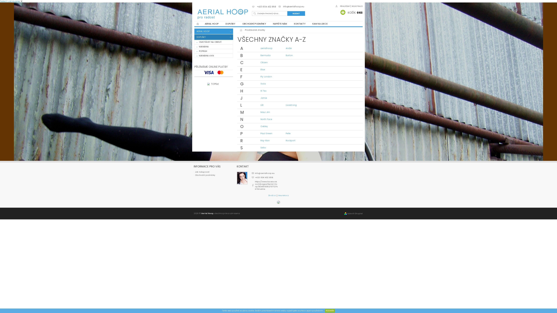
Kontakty (300, 23)
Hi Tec (264, 90)
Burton (289, 55)
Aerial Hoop (212, 23)
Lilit (262, 105)
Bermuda (266, 55)
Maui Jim (265, 112)
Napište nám (280, 23)
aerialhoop (266, 48)
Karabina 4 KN (206, 55)
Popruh (203, 51)
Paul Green (266, 133)
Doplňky (230, 23)
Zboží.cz (272, 195)
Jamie (264, 98)
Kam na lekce (320, 23)
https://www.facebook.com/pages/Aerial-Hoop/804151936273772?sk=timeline (266, 185)
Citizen (264, 62)
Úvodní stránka (197, 23)
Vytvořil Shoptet (355, 213)
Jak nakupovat (202, 172)
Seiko (263, 147)
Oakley (264, 126)
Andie (289, 48)
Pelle (288, 133)
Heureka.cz (283, 195)
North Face (266, 119)
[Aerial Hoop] (222, 12)
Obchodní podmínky (254, 23)
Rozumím (330, 310)
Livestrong (291, 105)
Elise (263, 69)
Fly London (266, 76)
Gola (263, 83)
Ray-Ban (265, 140)
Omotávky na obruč (210, 42)
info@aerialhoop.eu (265, 173)
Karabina (204, 46)
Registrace (357, 6)
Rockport (290, 140)
